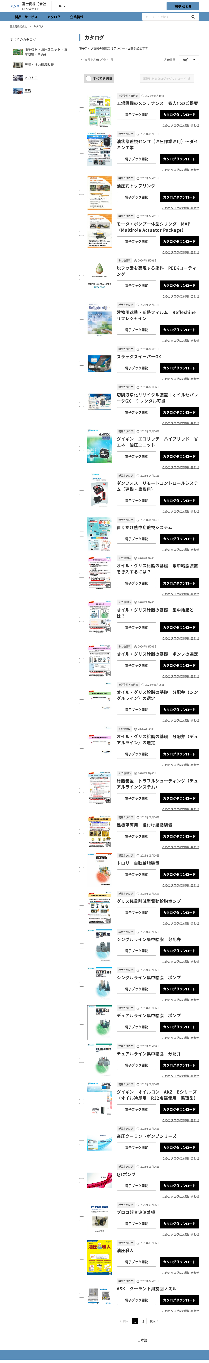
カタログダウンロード (179, 114)
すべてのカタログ (23, 39)
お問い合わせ (182, 6)
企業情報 (76, 16)
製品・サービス (26, 16)
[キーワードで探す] (193, 17)
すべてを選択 (102, 78)
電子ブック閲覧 (136, 114)
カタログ (53, 16)
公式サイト (32, 9)
